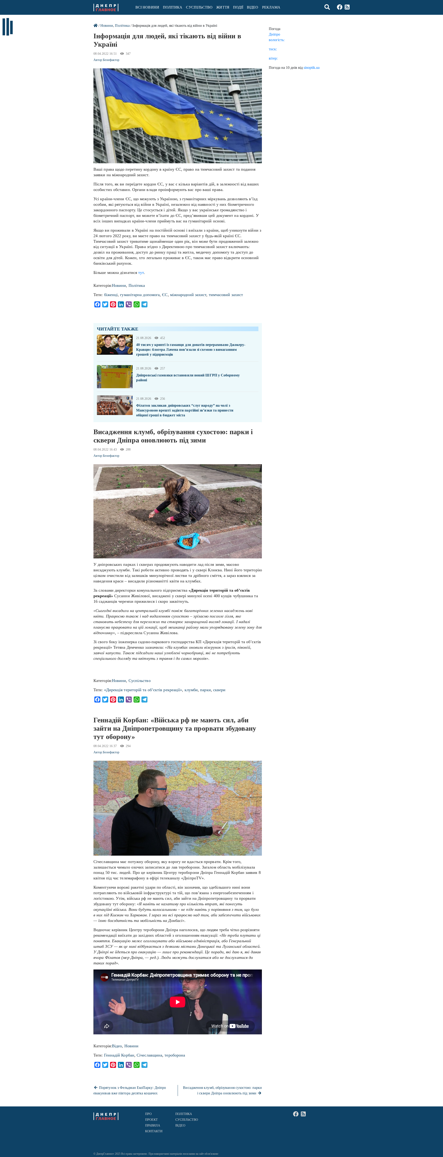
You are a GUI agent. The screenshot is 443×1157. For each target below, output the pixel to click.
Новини (106, 25)
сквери (219, 690)
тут (141, 272)
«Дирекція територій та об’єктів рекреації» (143, 690)
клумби (191, 690)
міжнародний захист (188, 294)
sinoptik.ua (312, 68)
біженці (111, 294)
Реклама (271, 7)
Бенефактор (111, 60)
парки (205, 690)
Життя (222, 7)
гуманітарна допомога (140, 294)
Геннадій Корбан (119, 1055)
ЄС (165, 294)
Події (238, 7)
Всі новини (147, 7)
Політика (173, 7)
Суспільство (199, 7)
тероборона (175, 1055)
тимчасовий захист (226, 294)
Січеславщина (149, 1055)
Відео (252, 7)
